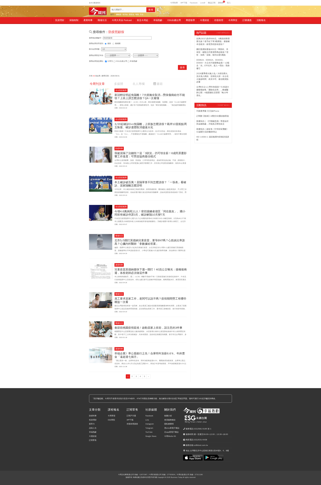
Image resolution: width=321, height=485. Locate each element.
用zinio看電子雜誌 (171, 428)
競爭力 (92, 424)
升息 (141, 14)
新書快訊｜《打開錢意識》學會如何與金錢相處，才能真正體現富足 (212, 122)
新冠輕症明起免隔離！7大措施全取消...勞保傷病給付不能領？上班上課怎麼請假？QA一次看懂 (149, 96)
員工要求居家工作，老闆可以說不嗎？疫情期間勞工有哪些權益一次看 (150, 300)
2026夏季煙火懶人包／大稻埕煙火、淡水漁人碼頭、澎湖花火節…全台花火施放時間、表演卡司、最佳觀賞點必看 (212, 77)
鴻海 (137, 14)
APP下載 (130, 420)
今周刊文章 (97, 84)
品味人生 (93, 428)
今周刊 (110, 61)
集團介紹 (168, 416)
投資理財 (93, 420)
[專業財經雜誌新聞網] (98, 11)
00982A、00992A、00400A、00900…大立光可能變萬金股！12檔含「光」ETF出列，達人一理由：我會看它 (213, 64)
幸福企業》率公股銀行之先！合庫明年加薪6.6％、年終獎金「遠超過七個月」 (149, 355)
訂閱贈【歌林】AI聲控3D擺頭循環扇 (212, 116)
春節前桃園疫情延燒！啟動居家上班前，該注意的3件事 (148, 327)
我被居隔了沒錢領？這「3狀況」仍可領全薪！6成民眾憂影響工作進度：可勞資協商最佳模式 (150, 155)
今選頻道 (93, 436)
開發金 (131, 14)
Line (147, 420)
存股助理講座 (132, 424)
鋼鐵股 (118, 14)
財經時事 (93, 416)
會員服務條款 (170, 420)
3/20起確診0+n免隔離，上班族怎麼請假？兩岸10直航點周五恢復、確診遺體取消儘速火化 (150, 125)
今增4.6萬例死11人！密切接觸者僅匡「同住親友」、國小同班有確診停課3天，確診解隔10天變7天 (149, 213)
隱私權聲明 (169, 424)
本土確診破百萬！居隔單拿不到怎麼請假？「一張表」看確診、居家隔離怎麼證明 (150, 184)
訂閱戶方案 (131, 416)
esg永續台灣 (121, 61)
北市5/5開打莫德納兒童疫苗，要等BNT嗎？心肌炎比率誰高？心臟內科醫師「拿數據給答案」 (149, 242)
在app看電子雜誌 (171, 432)
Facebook (149, 416)
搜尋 (150, 9)
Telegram (149, 428)
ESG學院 (111, 420)
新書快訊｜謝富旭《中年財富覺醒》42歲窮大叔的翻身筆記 (212, 130)
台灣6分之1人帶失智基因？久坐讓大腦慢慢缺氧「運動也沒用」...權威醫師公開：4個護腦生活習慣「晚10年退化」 (212, 91)
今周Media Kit (170, 436)
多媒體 (118, 84)
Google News (150, 436)
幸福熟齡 (133, 61)
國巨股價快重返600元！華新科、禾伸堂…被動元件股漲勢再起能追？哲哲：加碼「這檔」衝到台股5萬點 (212, 52)
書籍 (160, 84)
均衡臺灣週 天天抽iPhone (207, 111)
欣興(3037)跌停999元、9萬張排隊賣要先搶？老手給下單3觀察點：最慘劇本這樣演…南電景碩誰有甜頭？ (213, 41)
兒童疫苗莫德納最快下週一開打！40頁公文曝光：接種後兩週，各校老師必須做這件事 (150, 271)
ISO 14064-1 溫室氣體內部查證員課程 (212, 138)
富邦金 (125, 14)
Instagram (149, 424)
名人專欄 (139, 84)
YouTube (148, 432)
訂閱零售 (93, 440)
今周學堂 (111, 416)
